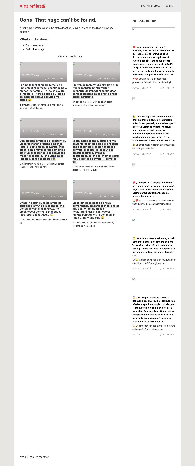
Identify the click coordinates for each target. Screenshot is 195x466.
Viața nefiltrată (32, 6)
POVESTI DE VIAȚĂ (150, 6)
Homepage (38, 49)
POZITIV (169, 6)
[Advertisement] (153, 395)
